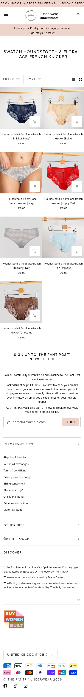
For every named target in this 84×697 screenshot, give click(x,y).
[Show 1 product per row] (73, 79)
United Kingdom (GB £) (28, 654)
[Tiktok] (15, 686)
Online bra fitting (13, 496)
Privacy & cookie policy (17, 477)
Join (71, 422)
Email (11, 426)
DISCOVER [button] (12, 552)
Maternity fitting (12, 510)
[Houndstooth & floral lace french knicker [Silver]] (21, 237)
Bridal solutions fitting (16, 503)
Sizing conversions (14, 483)
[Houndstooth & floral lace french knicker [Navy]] (21, 108)
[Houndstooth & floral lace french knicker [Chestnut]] (21, 302)
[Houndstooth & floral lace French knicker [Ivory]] (21, 173)
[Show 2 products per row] (80, 79)
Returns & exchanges (16, 464)
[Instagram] (26, 686)
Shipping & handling (15, 457)
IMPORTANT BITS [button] (18, 444)
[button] (42, 600)
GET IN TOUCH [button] (16, 538)
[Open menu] (9, 15)
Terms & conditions (14, 470)
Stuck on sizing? (13, 490)
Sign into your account (42, 33)
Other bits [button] (14, 525)
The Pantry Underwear (30, 679)
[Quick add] (35, 121)
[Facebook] (5, 686)
